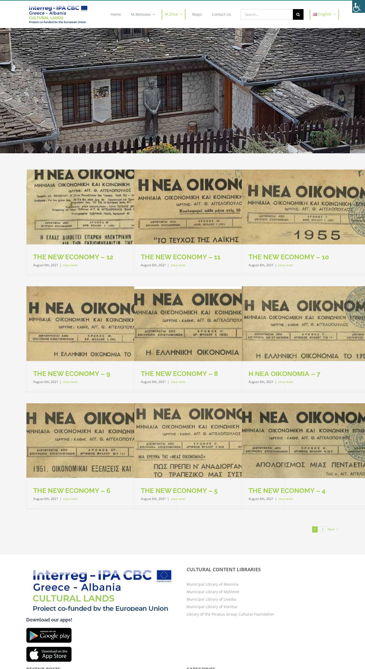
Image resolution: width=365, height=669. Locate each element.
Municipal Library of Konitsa (212, 606)
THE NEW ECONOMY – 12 (73, 257)
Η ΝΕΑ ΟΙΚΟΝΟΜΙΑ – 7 (284, 374)
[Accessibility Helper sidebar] (358, 6)
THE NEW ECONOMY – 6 (71, 491)
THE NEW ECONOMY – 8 (179, 374)
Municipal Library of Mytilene (213, 591)
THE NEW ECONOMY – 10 (288, 257)
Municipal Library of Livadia (211, 599)
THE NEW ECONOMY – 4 (286, 491)
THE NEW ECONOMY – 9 (71, 374)
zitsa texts (70, 265)
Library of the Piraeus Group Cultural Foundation (230, 614)
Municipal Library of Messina (213, 584)
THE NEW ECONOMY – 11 (180, 257)
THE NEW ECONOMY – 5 (179, 491)
